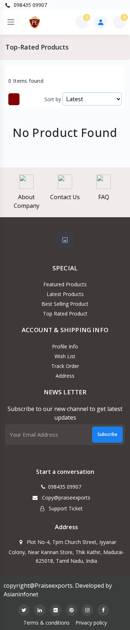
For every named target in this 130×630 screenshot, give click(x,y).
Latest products (65, 294)
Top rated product (65, 313)
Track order (65, 366)
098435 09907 (29, 4)
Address (65, 375)
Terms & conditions (46, 622)
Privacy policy (91, 622)
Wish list (65, 356)
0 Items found (25, 81)
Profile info (65, 346)
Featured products (65, 284)
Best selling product (65, 303)
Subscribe (107, 434)
